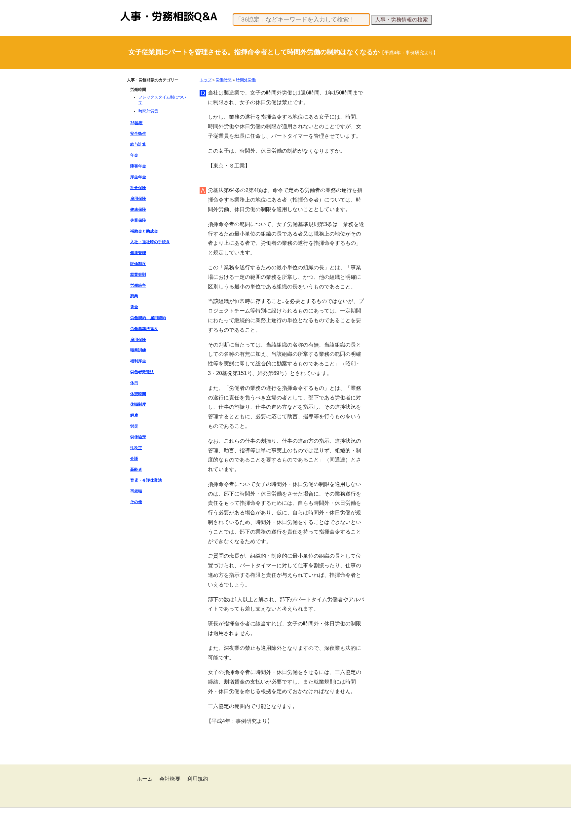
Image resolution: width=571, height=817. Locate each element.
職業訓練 (138, 350)
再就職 (136, 491)
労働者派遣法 (142, 372)
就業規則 (138, 274)
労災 (134, 426)
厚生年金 (138, 177)
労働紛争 (138, 285)
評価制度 (138, 263)
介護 (134, 458)
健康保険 (138, 209)
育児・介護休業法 (146, 480)
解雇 (134, 415)
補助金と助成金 (144, 231)
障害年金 (138, 166)
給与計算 (138, 144)
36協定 (136, 123)
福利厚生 (138, 361)
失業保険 (138, 220)
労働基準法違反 (144, 328)
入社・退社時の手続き (150, 242)
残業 (134, 296)
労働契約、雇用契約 (148, 318)
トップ (205, 80)
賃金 (134, 307)
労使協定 (138, 437)
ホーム (145, 779)
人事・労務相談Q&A (138, 11)
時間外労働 (246, 80)
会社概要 (169, 779)
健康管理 (138, 252)
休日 (134, 383)
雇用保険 (138, 198)
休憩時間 (138, 393)
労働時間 (224, 80)
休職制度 (138, 404)
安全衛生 (138, 133)
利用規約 (197, 779)
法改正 (136, 448)
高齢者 (136, 469)
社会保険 (138, 187)
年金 (134, 155)
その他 (136, 502)
